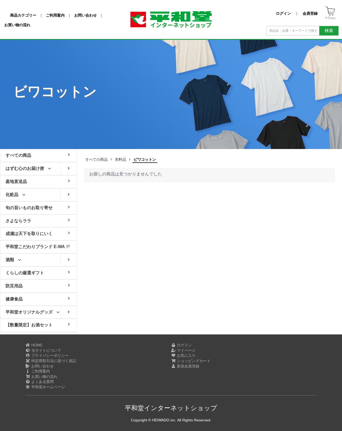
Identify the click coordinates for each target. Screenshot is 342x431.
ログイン (184, 345)
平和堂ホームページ (47, 387)
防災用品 (14, 286)
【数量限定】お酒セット (29, 325)
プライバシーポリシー (49, 355)
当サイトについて (45, 350)
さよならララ (18, 220)
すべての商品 (96, 159)
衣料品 (120, 159)
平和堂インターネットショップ (171, 408)
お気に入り (186, 355)
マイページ (186, 350)
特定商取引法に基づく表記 (53, 361)
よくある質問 (42, 381)
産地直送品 (16, 181)
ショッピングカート (193, 361)
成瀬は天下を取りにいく (29, 233)
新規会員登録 (187, 366)
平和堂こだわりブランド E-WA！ (37, 246)
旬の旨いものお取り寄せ (29, 207)
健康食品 (14, 299)
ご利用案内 (40, 371)
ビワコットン (145, 159)
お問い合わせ (42, 366)
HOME (36, 345)
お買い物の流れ (43, 376)
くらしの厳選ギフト (25, 273)
